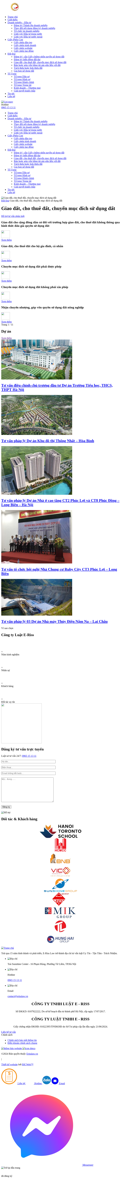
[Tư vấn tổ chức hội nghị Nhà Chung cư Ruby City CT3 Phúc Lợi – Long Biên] (36, 562)
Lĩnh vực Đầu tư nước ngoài (28, 36)
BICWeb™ (27, 1064)
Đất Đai (11, 53)
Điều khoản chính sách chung (22, 1043)
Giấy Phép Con (15, 39)
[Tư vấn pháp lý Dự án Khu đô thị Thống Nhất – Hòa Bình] (36, 434)
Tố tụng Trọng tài (22, 85)
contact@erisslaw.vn (18, 996)
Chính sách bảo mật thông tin (22, 1040)
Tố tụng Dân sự (22, 76)
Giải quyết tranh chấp (24, 90)
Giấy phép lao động (24, 51)
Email (61, 1083)
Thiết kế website (9, 1064)
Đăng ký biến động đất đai (27, 59)
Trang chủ (13, 16)
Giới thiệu (12, 19)
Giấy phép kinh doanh (25, 45)
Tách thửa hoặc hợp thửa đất (28, 68)
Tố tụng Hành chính (24, 82)
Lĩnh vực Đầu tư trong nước (28, 34)
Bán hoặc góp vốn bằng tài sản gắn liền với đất (37, 65)
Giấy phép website (23, 48)
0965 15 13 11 (8, 107)
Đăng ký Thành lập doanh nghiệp (30, 25)
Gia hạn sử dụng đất (24, 70)
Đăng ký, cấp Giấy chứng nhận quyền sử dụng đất (39, 56)
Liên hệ (11, 96)
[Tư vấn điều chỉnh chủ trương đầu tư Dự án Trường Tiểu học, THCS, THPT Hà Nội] (36, 378)
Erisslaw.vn (32, 1053)
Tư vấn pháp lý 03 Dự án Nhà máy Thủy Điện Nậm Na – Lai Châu (54, 621)
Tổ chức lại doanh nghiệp (26, 31)
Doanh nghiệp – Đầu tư (19, 22)
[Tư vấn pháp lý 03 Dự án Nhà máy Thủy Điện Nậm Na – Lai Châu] (36, 614)
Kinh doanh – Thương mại (27, 88)
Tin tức (11, 93)
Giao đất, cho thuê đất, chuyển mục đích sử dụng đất (40, 62)
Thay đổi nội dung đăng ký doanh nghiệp (34, 28)
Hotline (38, 1083)
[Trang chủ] (7, 948)
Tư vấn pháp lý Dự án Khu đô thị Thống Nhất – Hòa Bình (47, 441)
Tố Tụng (12, 73)
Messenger (87, 1165)
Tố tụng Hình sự (22, 79)
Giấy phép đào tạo (23, 42)
